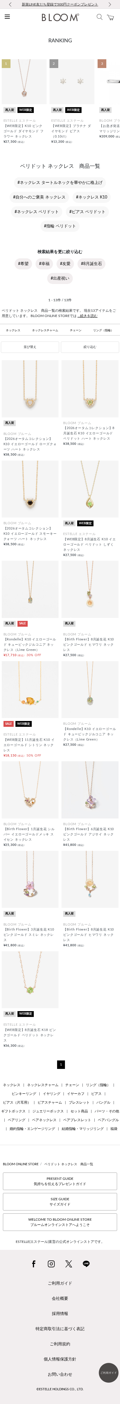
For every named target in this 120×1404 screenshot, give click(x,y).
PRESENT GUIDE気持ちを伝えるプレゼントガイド (60, 1181)
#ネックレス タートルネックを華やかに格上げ (60, 183)
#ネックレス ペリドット (37, 212)
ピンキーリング (24, 1093)
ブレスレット (79, 1102)
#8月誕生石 (91, 264)
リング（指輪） (103, 330)
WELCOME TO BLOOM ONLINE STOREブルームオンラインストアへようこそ (60, 1222)
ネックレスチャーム (45, 330)
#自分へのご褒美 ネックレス (39, 197)
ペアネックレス (44, 1120)
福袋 (113, 1128)
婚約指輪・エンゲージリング (32, 1128)
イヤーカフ (75, 1093)
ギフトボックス (13, 1111)
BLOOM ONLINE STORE (20, 1164)
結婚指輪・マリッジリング (83, 1128)
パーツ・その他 (107, 1111)
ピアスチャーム (50, 1102)
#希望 (23, 264)
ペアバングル (108, 1120)
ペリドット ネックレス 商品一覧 (68, 1164)
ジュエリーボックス (48, 1111)
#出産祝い (60, 278)
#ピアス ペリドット (87, 212)
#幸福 (44, 264)
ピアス (96, 1093)
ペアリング (16, 1120)
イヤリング (51, 1093)
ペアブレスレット (77, 1120)
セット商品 (79, 1111)
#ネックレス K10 (91, 197)
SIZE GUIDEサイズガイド (60, 1201)
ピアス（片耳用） (17, 1102)
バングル (103, 1102)
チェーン (76, 330)
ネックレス (13, 330)
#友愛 (65, 264)
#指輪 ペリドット (60, 226)
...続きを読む (87, 316)
